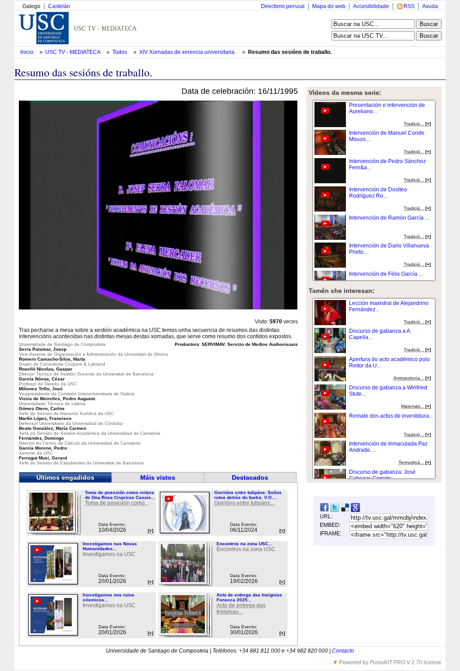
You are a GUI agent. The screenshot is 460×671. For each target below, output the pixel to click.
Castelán (59, 6)
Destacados (250, 477)
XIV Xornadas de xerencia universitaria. (188, 52)
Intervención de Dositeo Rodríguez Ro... (378, 192)
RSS (409, 6)
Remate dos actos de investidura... (391, 416)
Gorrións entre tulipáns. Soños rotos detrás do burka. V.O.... (248, 495)
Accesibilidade (371, 6)
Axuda (430, 6)
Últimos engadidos (65, 477)
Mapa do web (328, 6)
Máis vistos (157, 477)
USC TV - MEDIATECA (73, 52)
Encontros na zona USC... (244, 543)
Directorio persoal (283, 6)
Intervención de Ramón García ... (389, 218)
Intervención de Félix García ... (386, 274)
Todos (120, 52)
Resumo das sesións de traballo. (290, 52)
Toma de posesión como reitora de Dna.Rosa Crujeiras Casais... (120, 495)
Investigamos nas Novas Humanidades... (110, 546)
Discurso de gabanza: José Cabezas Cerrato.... (382, 475)
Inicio (27, 52)
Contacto (343, 651)
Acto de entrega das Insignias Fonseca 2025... (249, 597)
